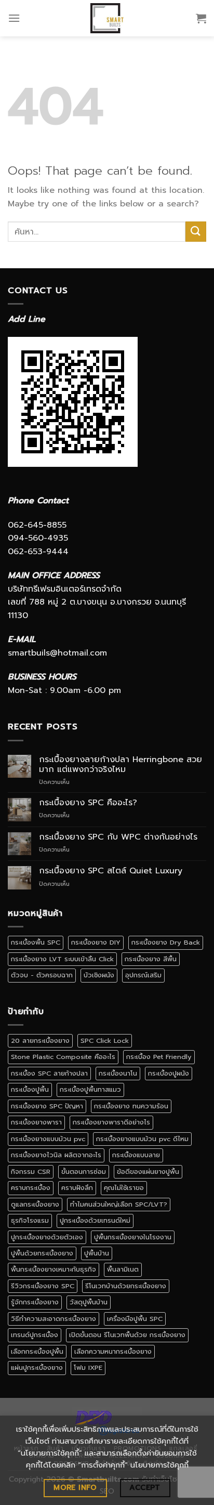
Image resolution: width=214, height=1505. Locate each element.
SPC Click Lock (105, 1040)
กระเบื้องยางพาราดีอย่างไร (111, 1122)
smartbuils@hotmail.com (57, 653)
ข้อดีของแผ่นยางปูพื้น (148, 1171)
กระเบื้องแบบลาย (136, 1155)
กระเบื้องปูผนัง (168, 1073)
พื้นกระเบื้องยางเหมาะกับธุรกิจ (53, 1269)
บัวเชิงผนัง (99, 975)
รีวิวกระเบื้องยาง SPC (42, 1286)
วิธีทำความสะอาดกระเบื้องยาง (53, 1319)
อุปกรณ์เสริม (143, 975)
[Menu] (14, 18)
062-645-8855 (37, 525)
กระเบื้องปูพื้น (30, 1089)
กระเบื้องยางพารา (36, 1122)
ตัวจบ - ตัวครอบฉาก (42, 975)
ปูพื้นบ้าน (96, 1253)
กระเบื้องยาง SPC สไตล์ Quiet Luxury (110, 871)
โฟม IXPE (88, 1367)
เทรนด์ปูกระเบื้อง (34, 1335)
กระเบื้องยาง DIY (96, 942)
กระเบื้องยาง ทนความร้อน (131, 1106)
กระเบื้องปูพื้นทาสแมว (90, 1089)
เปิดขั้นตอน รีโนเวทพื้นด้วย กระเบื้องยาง (127, 1335)
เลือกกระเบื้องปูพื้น (37, 1351)
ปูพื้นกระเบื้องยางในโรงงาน (132, 1237)
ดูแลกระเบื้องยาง (35, 1204)
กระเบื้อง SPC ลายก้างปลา (49, 1073)
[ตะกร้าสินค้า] (201, 18)
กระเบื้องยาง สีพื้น (151, 959)
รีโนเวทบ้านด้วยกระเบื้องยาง (125, 1286)
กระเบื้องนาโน (118, 1073)
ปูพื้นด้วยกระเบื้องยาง (42, 1253)
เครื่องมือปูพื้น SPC (135, 1319)
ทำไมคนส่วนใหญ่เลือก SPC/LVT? (118, 1204)
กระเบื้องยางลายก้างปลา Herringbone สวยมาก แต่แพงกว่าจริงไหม (120, 765)
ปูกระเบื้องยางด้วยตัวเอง (47, 1237)
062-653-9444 (38, 551)
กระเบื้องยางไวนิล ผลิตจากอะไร (56, 1155)
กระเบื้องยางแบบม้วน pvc (48, 1139)
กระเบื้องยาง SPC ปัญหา (47, 1106)
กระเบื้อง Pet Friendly (159, 1057)
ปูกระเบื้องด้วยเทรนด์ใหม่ (95, 1220)
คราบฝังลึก (77, 1188)
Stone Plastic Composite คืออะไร (63, 1057)
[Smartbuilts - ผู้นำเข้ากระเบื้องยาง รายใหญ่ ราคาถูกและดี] (107, 18)
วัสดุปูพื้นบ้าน (89, 1302)
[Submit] (195, 231)
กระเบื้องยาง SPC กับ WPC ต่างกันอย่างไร (118, 837)
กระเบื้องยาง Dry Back (165, 942)
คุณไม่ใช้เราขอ (124, 1188)
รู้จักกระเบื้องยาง (35, 1302)
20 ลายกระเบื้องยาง (40, 1040)
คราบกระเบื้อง (30, 1188)
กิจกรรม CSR (30, 1171)
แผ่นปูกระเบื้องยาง (37, 1367)
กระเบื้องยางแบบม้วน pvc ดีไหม (142, 1139)
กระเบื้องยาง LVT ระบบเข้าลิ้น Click (62, 959)
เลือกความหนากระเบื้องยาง (113, 1351)
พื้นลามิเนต (123, 1269)
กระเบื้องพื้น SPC (35, 942)
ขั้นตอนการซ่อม (83, 1171)
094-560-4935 (38, 538)
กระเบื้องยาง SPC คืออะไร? (88, 803)
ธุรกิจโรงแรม (30, 1220)
